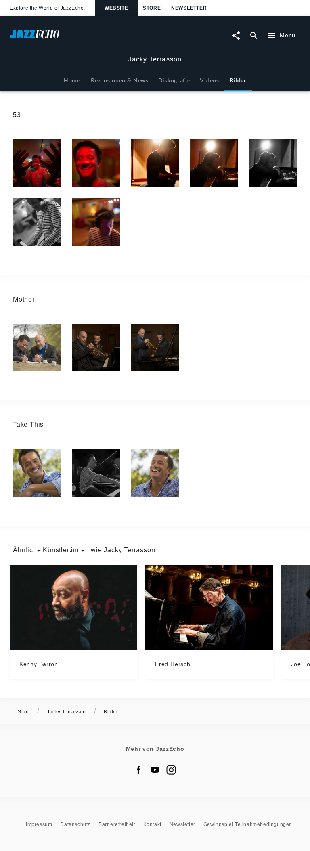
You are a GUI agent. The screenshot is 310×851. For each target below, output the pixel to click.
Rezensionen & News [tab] (119, 80)
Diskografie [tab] (174, 80)
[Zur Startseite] (82, 38)
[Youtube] (155, 770)
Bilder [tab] (238, 80)
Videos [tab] (209, 80)
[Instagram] (171, 770)
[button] (37, 163)
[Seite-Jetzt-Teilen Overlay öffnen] (236, 35)
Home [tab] (72, 80)
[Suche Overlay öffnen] (254, 35)
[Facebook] (139, 770)
